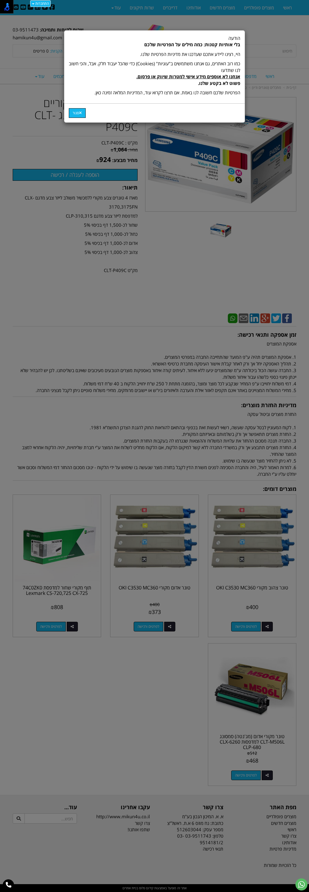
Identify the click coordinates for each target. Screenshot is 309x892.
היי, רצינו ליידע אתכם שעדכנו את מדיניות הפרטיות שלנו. (190, 54)
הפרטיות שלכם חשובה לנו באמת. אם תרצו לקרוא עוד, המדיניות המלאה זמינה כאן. (167, 92)
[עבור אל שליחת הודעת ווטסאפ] (301, 884)
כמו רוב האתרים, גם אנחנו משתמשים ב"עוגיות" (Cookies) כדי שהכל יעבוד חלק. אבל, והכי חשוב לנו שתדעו (154, 73)
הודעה (154, 65)
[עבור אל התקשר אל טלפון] (9, 885)
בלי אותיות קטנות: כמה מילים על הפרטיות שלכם (192, 44)
